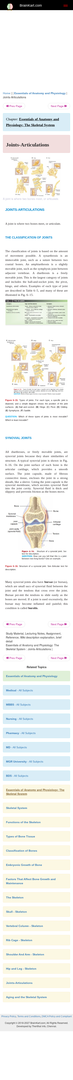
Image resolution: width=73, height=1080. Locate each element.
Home (6, 93)
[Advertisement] (36, 52)
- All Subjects (16, 747)
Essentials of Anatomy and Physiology (40, 93)
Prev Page (15, 106)
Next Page (57, 106)
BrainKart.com (31, 5)
